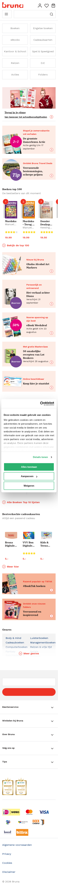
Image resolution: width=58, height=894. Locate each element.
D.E (43, 63)
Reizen (15, 63)
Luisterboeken (39, 638)
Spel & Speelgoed (43, 51)
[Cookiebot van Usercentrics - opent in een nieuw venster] (40, 403)
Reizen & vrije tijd (41, 647)
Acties (15, 74)
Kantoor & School (15, 51)
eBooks (15, 39)
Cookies (7, 862)
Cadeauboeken (15, 642)
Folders (43, 74)
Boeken (15, 28)
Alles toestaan (29, 466)
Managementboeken (43, 642)
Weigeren (29, 485)
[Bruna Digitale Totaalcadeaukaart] (11, 536)
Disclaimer (8, 871)
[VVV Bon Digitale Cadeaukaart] (29, 535)
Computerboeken (16, 647)
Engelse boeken (43, 28)
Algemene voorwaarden (17, 844)
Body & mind (13, 638)
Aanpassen (27, 476)
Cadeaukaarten (42, 39)
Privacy (6, 853)
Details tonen (40, 457)
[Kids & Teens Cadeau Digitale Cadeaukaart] (46, 535)
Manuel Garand (9, 226)
